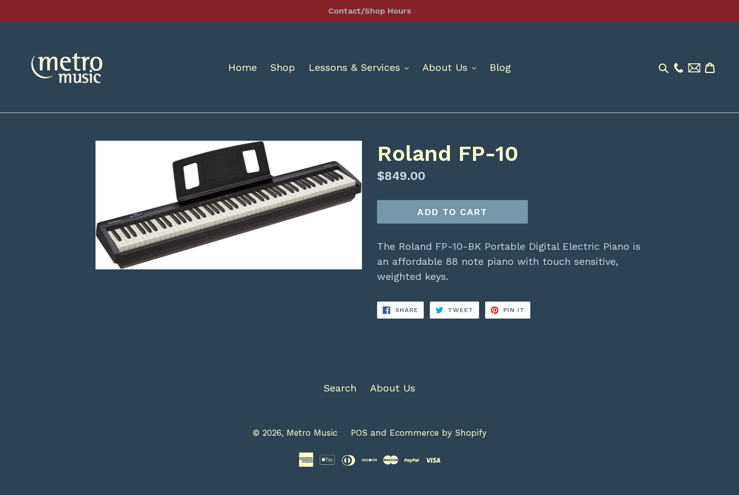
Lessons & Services (361, 67)
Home (242, 67)
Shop (282, 67)
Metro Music (312, 433)
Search (340, 388)
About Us (451, 67)
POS (359, 433)
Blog (500, 67)
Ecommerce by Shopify (438, 433)
